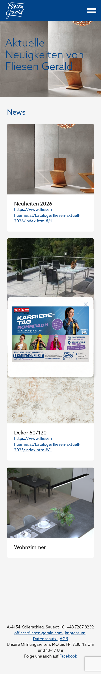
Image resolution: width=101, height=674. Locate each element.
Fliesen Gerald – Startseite (50, 10)
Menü (91, 10)
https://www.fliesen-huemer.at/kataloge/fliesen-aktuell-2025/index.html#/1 (47, 444)
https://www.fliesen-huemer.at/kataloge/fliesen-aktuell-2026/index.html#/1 (47, 215)
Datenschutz (45, 639)
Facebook (68, 657)
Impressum (75, 633)
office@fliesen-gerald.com (38, 633)
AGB (64, 639)
